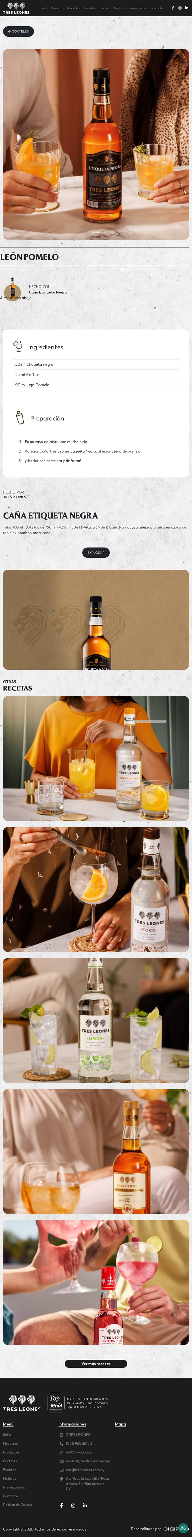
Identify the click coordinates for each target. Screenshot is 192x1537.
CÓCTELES (20, 31)
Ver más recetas (96, 1363)
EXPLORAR (96, 552)
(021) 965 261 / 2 (79, 1443)
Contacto (156, 8)
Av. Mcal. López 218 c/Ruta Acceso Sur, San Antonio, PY (87, 1483)
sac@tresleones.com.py (85, 1470)
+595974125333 (79, 1452)
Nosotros (58, 8)
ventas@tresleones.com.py (87, 1461)
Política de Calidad (17, 1504)
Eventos (105, 8)
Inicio (45, 8)
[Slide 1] (96, 233)
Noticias (119, 8)
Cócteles (90, 8)
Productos (73, 8)
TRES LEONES (78, 1434)
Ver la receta (96, 764)
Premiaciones (137, 8)
